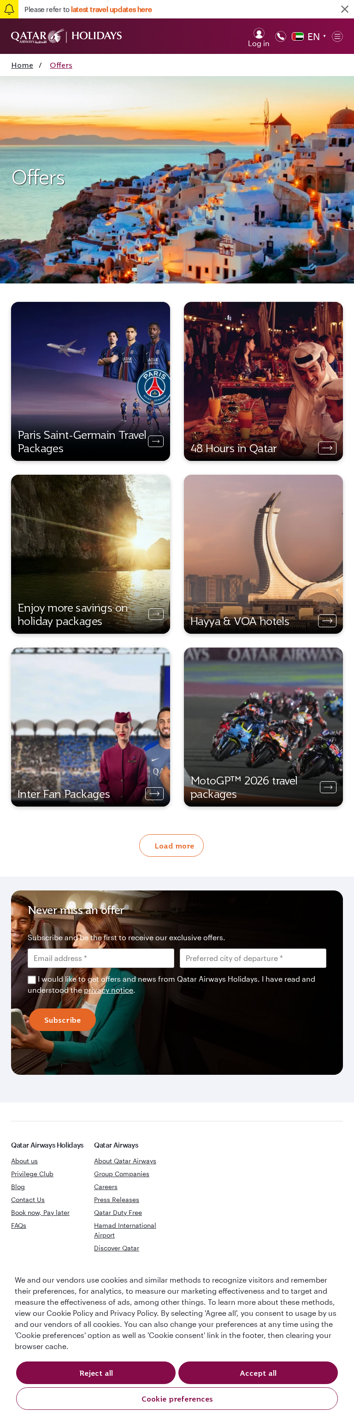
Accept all (258, 1373)
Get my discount (102, 818)
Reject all (96, 1373)
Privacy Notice (128, 789)
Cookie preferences (177, 1398)
